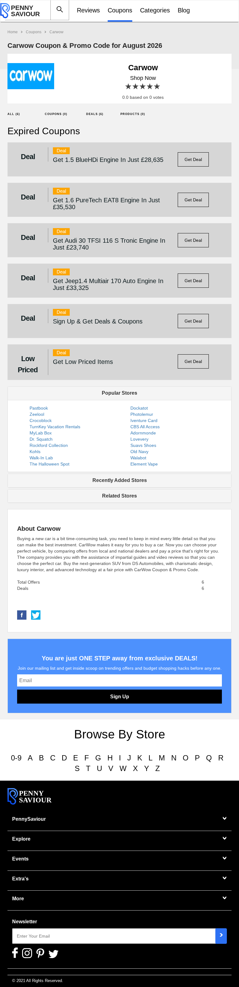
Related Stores (119, 495)
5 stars (157, 86)
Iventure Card (143, 420)
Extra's (20, 878)
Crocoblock (41, 420)
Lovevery (139, 439)
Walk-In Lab (41, 457)
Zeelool (37, 414)
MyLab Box (41, 432)
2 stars (135, 86)
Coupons (120, 10)
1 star (128, 86)
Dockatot (139, 408)
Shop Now (143, 78)
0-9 (16, 758)
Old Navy (139, 451)
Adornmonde (143, 432)
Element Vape (144, 463)
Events (20, 858)
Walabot (138, 457)
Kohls (35, 451)
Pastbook (39, 408)
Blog (184, 10)
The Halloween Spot (49, 463)
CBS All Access (145, 426)
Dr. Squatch (41, 439)
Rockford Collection (49, 445)
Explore (21, 839)
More (18, 898)
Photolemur (141, 414)
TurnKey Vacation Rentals (55, 426)
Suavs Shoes (143, 445)
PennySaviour (29, 819)
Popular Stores (119, 393)
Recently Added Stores (119, 480)
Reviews (88, 10)
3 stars (143, 86)
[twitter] (35, 614)
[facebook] (21, 614)
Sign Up (119, 696)
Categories (155, 10)
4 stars (150, 86)
